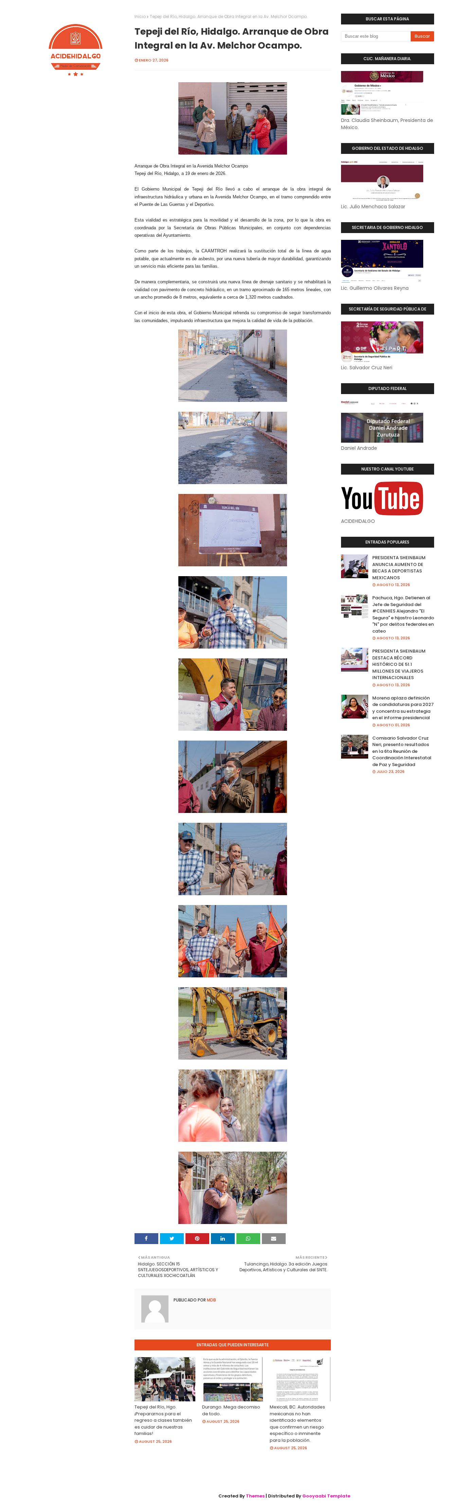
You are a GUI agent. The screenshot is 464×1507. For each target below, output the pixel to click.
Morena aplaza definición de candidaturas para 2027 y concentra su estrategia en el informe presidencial (403, 708)
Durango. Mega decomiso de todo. (231, 1410)
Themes (255, 1496)
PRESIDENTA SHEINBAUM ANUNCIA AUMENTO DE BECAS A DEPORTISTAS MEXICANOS (399, 567)
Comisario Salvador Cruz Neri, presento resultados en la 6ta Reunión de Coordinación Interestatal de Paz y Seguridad (401, 751)
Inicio (140, 16)
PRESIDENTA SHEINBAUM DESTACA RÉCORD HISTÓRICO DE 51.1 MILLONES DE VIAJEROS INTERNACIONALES (399, 664)
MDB (211, 1300)
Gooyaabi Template (326, 1496)
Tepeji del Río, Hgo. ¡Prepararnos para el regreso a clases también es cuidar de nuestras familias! (163, 1420)
